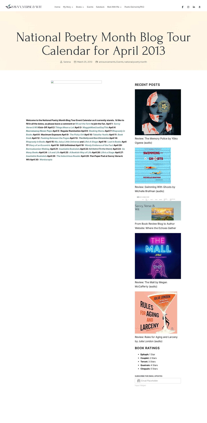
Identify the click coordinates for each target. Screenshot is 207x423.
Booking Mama (96, 131)
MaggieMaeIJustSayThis (95, 127)
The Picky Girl (77, 134)
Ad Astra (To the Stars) (100, 149)
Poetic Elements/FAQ (134, 7)
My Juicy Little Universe (67, 141)
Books (79, 7)
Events (90, 7)
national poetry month (135, 61)
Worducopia (46, 159)
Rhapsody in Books (35, 141)
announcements (107, 61)
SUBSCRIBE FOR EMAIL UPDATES (148, 376)
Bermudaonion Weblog (38, 149)
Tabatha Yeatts (101, 134)
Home (57, 7)
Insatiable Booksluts (69, 149)
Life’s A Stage (91, 141)
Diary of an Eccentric (39, 145)
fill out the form (83, 123)
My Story (67, 7)
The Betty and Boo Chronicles (94, 138)
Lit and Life (54, 152)
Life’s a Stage (107, 152)
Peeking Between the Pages (55, 138)
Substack (100, 7)
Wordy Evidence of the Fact (99, 145)
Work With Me (113, 7)
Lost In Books (114, 141)
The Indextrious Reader (68, 156)
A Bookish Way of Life (80, 152)
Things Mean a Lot (64, 127)
